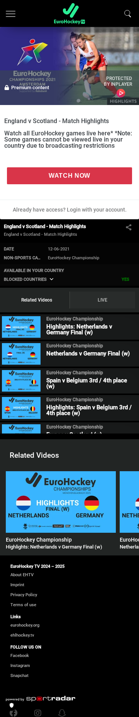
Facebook (19, 655)
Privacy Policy (23, 594)
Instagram (20, 665)
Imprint (17, 584)
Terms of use (23, 604)
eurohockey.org (24, 625)
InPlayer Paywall (120, 93)
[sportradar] (40, 699)
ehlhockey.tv (22, 635)
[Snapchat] (60, 713)
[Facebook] (15, 713)
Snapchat (19, 675)
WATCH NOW (69, 175)
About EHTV (22, 574)
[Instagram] (38, 713)
